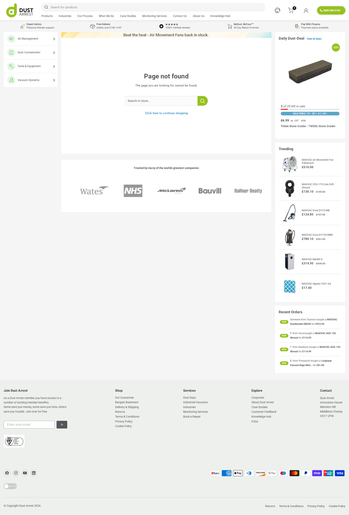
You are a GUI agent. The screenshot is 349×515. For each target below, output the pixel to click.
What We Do (106, 16)
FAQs (254, 421)
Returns (120, 411)
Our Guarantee (124, 397)
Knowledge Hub (220, 16)
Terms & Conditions (127, 416)
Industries (65, 16)
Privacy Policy (123, 421)
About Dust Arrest (262, 402)
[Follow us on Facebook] (7, 473)
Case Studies (128, 16)
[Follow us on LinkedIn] (34, 473)
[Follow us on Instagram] (16, 473)
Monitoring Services (154, 16)
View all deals (314, 38)
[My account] (306, 10)
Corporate (257, 397)
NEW (284, 322)
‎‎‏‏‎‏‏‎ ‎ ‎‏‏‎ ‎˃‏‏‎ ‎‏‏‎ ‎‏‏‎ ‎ (62, 424)
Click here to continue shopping (166, 113)
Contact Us (180, 16)
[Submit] (46, 7)
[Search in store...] (203, 101)
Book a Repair (192, 416)
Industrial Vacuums (195, 402)
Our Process (85, 16)
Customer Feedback (263, 411)
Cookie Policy (123, 426)
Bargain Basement (126, 402)
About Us (198, 16)
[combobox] (153, 7)
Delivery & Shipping (127, 407)
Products (47, 16)
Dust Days (189, 397)
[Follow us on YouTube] (25, 473)
